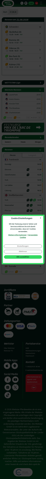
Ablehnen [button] (23, 251)
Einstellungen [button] (23, 246)
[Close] (40, 218)
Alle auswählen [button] (22, 257)
